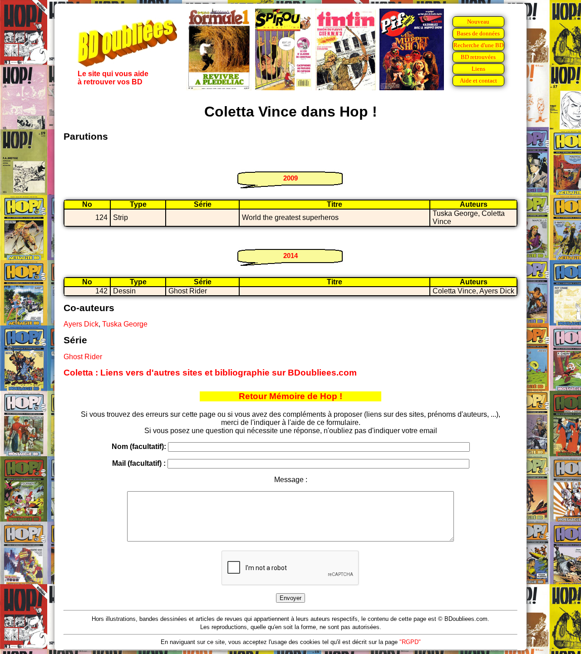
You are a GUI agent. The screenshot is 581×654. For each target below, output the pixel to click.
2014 (290, 255)
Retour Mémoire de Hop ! (290, 396)
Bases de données (478, 33)
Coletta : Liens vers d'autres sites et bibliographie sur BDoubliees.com (210, 372)
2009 (290, 178)
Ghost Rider (83, 357)
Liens (478, 68)
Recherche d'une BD (478, 45)
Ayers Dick (81, 324)
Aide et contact (478, 80)
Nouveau (478, 21)
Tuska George (125, 324)
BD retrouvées (478, 57)
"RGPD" (410, 642)
